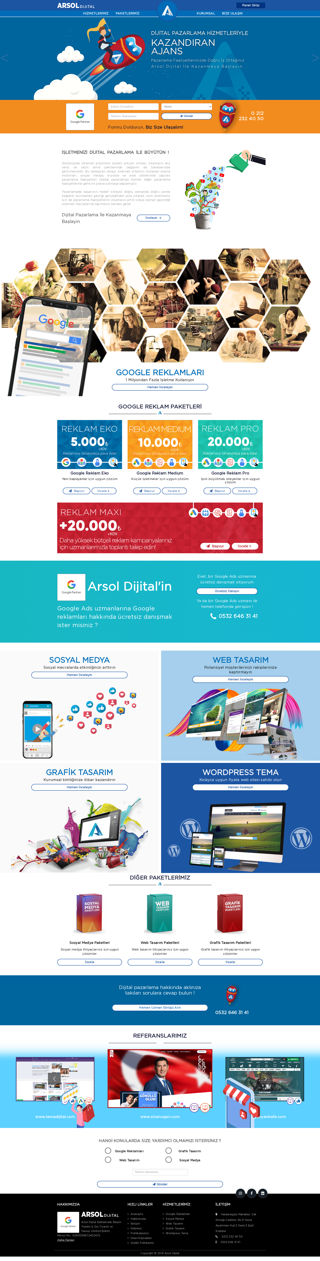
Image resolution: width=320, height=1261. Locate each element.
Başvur (78, 491)
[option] (160, 58)
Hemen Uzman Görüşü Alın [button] (160, 1007)
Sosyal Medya (189, 1160)
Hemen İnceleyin (160, 387)
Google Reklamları (129, 1151)
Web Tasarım (129, 1160)
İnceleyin (151, 218)
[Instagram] (240, 1193)
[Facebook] (251, 1193)
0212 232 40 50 (232, 1236)
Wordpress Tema (177, 1233)
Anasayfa (137, 1214)
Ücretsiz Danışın (227, 591)
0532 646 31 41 (230, 1242)
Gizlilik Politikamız (142, 1243)
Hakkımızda (138, 1219)
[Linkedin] (262, 1193)
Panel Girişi (250, 5)
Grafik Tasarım (190, 1151)
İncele (102, 491)
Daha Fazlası (65, 1240)
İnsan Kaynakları (141, 1238)
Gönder (188, 116)
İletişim (135, 1224)
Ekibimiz (136, 1228)
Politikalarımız (140, 1233)
